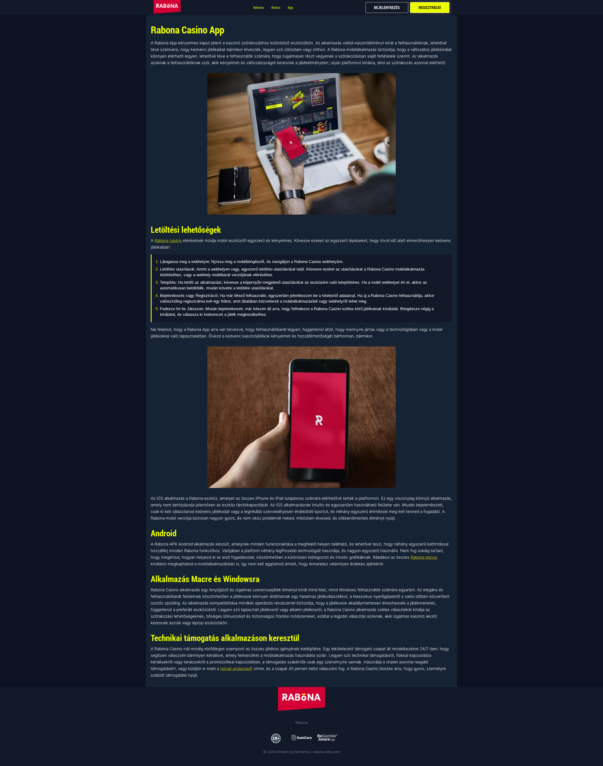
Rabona (258, 7)
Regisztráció (430, 7)
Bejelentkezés (387, 7)
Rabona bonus (424, 557)
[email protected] (236, 668)
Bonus (275, 7)
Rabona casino (168, 240)
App (290, 7)
